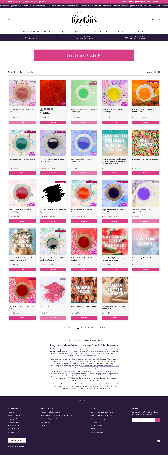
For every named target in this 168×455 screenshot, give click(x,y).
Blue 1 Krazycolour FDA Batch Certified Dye (81, 160)
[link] (67, 327)
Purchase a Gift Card (98, 425)
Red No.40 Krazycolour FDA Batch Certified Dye (83, 259)
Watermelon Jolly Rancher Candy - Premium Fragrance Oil (114, 259)
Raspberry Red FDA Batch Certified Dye (21, 307)
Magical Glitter (45, 113)
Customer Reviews (97, 432)
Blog (143, 32)
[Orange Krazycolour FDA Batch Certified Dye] (145, 93)
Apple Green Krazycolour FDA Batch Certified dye (84, 110)
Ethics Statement (14, 425)
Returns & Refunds (14, 422)
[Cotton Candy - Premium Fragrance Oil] (145, 241)
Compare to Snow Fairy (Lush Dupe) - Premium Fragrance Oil (22, 259)
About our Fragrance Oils (49, 419)
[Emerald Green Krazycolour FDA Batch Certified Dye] (53, 241)
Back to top (83, 400)
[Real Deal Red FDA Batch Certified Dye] (84, 193)
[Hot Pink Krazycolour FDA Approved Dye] (22, 93)
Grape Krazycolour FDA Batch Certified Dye (112, 211)
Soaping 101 (134, 32)
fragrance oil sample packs (109, 366)
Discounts (44, 425)
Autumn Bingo (13, 432)
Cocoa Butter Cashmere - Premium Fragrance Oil (114, 307)
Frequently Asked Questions (50, 412)
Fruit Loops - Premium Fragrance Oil (145, 159)
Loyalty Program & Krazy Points (102, 412)
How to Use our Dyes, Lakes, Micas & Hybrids (57, 415)
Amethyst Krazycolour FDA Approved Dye (141, 211)
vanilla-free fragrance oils (89, 366)
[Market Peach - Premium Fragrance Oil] (84, 290)
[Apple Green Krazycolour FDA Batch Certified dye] (84, 93)
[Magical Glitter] (53, 93)
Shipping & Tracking (15, 419)
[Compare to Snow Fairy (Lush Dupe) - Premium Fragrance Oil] (22, 241)
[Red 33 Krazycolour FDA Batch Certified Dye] (22, 193)
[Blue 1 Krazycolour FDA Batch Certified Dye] (84, 143)
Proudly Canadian (14, 429)
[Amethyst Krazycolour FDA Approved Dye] (145, 193)
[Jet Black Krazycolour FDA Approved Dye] (53, 193)
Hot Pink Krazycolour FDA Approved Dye (22, 110)
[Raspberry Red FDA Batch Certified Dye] (22, 290)
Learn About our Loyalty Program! (133, 2)
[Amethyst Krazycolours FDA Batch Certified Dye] (53, 143)
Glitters (77, 32)
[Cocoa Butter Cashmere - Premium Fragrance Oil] (115, 290)
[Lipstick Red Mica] (53, 290)
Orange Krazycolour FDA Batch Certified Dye (143, 110)
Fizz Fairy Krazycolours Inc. (19, 446)
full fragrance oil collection (94, 386)
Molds (87, 32)
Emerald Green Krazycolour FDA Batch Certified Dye (51, 259)
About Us (11, 412)
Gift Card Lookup (97, 429)
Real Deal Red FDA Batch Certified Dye (83, 211)
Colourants (66, 32)
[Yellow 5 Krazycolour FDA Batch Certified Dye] (115, 93)
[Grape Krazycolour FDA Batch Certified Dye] (115, 193)
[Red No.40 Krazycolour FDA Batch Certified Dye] (84, 241)
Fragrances (53, 32)
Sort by (22, 72)
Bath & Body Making (102, 32)
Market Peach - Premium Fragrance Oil (83, 307)
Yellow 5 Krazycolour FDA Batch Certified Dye (113, 110)
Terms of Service (14, 415)
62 (92, 327)
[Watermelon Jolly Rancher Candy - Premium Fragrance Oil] (115, 241)
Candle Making (119, 32)
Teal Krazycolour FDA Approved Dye (22, 159)
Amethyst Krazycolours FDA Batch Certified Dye (52, 160)
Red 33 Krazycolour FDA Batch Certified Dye (20, 211)
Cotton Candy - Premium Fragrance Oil (145, 259)
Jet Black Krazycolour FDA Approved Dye (53, 211)
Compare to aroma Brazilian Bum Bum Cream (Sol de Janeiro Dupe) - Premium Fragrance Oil (114, 161)
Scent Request (96, 422)
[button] (159, 19)
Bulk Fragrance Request (99, 419)
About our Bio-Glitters (48, 422)
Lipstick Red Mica (46, 306)
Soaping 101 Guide (75, 380)
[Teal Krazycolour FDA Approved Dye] (22, 143)
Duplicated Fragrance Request (101, 415)
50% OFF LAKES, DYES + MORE (34, 32)
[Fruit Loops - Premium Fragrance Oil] (145, 143)
